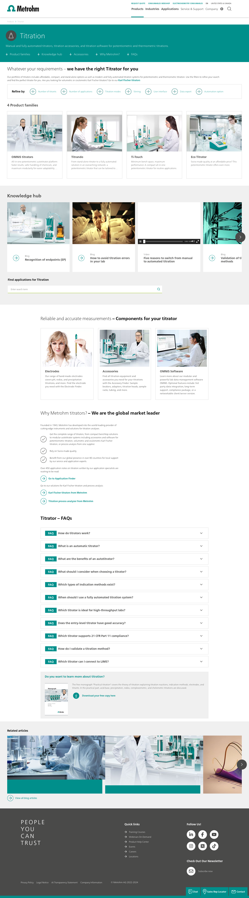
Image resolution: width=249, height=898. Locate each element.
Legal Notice (42, 882)
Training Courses (137, 832)
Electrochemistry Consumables (188, 3)
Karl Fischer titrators (129, 80)
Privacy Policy (27, 882)
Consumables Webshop (159, 3)
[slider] (144, 241)
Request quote (138, 3)
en (207, 3)
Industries (152, 8)
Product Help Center (139, 841)
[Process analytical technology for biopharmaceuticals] (54, 749)
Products (137, 8)
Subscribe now (205, 871)
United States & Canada (221, 3)
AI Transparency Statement (64, 882)
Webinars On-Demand (140, 837)
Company (211, 8)
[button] (140, 241)
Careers (132, 851)
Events (132, 846)
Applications (170, 8)
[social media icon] (191, 834)
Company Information (91, 882)
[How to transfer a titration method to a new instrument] (152, 749)
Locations (133, 856)
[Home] (23, 11)
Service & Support (192, 8)
